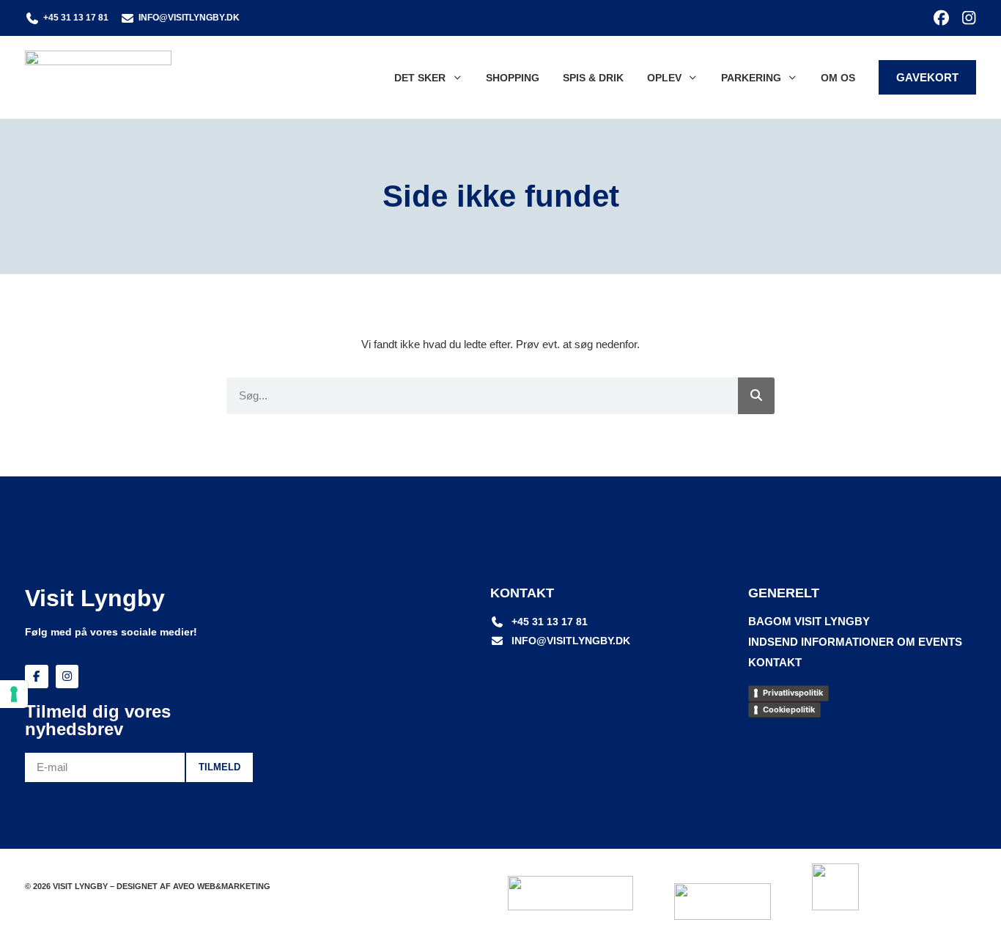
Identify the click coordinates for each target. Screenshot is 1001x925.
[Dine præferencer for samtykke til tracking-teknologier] (14, 694)
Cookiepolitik (789, 709)
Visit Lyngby (95, 598)
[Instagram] (968, 18)
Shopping (512, 78)
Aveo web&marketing (221, 886)
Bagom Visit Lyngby (809, 621)
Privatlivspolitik (793, 693)
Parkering (751, 78)
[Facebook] (941, 18)
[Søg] (756, 395)
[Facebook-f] (36, 676)
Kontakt (775, 662)
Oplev (664, 78)
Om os (838, 78)
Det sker (420, 78)
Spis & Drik (593, 78)
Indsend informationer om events (855, 641)
